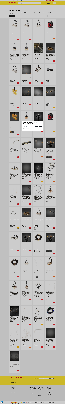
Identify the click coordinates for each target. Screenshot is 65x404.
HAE (38, 126)
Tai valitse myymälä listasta (26, 128)
